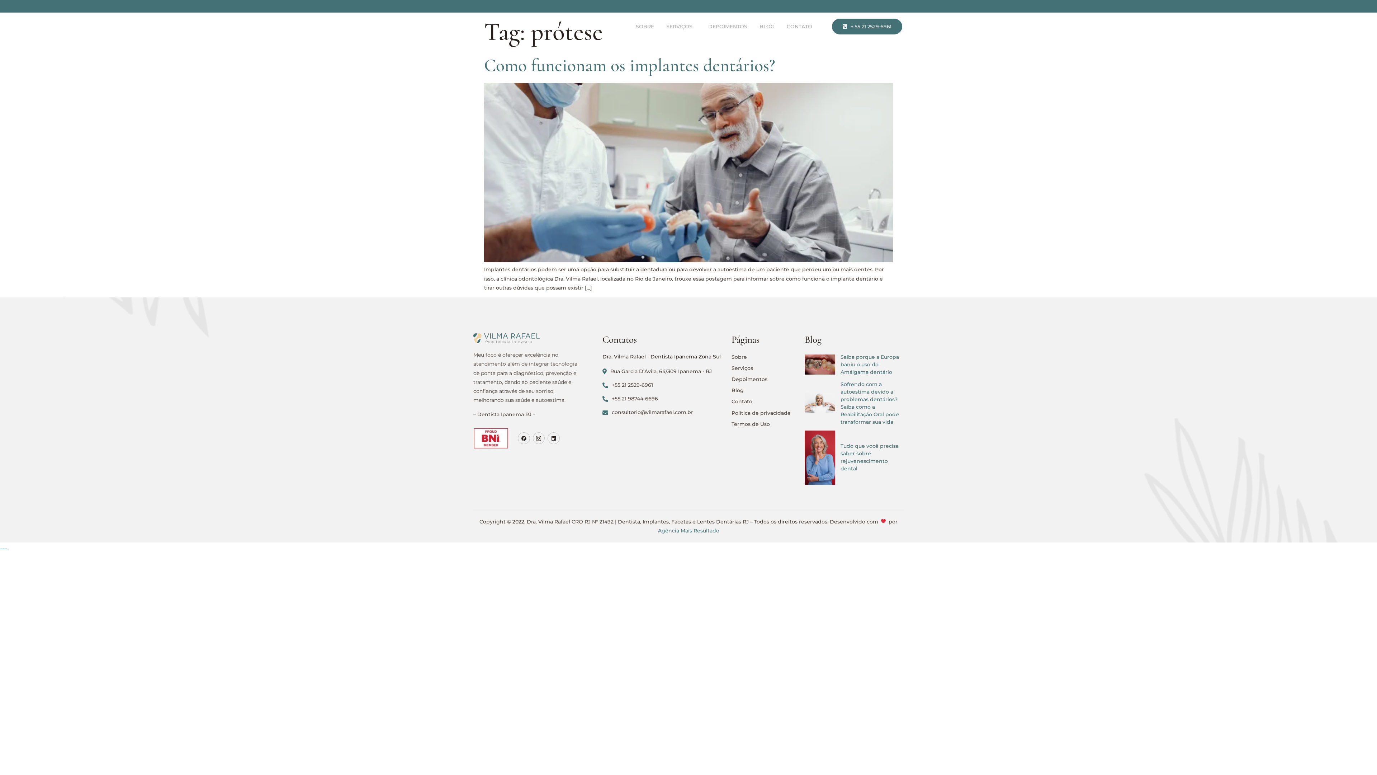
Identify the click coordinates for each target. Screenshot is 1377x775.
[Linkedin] (554, 438)
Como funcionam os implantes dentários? (629, 65)
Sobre (645, 26)
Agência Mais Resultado (688, 530)
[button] (681, 26)
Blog (767, 26)
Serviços (679, 26)
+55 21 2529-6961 (632, 385)
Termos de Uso (751, 424)
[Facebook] (524, 438)
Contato (799, 26)
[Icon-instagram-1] (539, 438)
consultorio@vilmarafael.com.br (652, 412)
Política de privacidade (761, 413)
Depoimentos (727, 26)
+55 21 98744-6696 (635, 398)
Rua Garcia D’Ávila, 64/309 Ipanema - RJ (661, 371)
